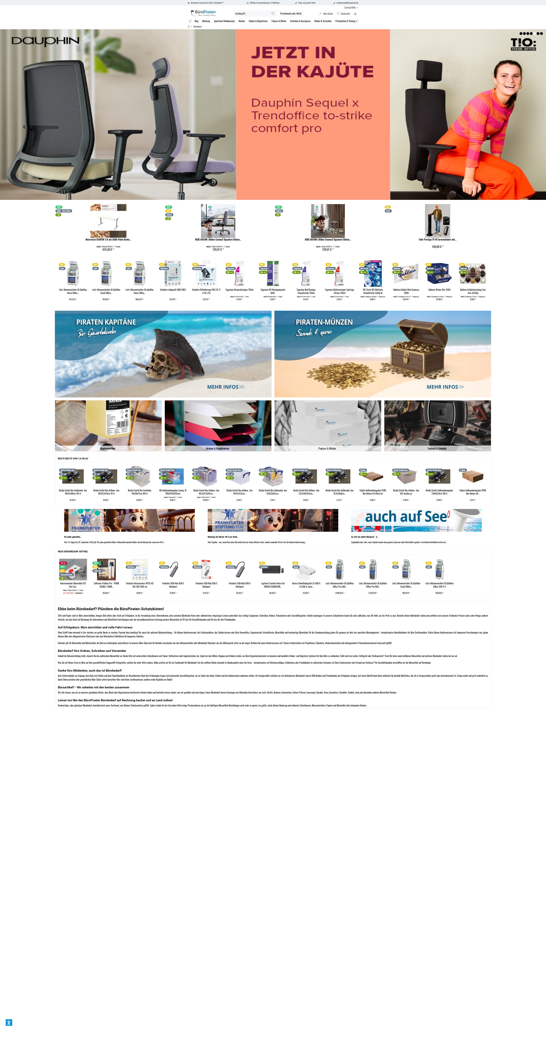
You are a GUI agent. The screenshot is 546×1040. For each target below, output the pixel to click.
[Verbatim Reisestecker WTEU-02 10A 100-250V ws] (139, 569)
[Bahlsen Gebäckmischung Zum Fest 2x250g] (372, 273)
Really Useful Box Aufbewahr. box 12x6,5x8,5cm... (173, 492)
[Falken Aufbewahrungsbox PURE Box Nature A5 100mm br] (405, 476)
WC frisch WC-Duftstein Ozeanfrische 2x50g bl (273, 291)
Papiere (329, 705)
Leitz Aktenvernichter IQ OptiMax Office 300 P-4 (439, 585)
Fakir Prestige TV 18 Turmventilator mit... (438, 239)
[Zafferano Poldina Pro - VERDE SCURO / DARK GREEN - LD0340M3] (106, 569)
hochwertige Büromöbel (298, 632)
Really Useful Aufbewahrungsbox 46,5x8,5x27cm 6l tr (439, 492)
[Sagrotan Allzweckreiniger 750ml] (139, 273)
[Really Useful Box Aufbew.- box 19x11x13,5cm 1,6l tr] (139, 476)
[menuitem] (350, 7)
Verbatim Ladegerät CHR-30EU (73, 289)
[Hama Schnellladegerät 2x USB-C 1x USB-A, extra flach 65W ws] (306, 569)
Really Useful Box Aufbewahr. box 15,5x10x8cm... (239, 492)
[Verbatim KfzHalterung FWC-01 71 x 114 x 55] (105, 273)
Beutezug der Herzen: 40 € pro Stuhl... (223, 536)
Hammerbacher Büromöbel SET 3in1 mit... (73, 585)
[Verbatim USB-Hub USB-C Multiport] (173, 569)
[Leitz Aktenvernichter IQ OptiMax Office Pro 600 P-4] (339, 569)
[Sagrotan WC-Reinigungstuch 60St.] (172, 273)
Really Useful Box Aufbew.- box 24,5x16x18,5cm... (206, 492)
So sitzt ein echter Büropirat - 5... (364, 536)
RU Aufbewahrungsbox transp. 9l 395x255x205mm (72, 492)
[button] (9, 1022)
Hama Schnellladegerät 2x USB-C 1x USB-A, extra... (306, 585)
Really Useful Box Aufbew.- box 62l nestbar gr (306, 492)
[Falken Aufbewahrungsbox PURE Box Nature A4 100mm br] (372, 476)
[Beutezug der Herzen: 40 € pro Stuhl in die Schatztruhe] (273, 520)
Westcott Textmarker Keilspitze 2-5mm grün (472, 291)
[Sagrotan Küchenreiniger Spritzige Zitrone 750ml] (239, 273)
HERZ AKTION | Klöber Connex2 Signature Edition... (218, 239)
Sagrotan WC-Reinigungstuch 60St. (172, 291)
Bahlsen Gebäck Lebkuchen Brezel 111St (439, 291)
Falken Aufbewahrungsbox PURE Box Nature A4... (372, 492)
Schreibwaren (305, 705)
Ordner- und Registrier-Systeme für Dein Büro (308, 656)
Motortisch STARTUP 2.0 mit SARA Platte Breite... (108, 239)
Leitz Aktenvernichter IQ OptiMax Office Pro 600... (340, 585)
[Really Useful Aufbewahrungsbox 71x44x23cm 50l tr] (339, 476)
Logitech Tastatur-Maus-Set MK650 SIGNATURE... (273, 585)
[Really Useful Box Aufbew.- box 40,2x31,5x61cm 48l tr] (105, 476)
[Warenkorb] (355, 13)
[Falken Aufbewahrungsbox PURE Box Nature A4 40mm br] (272, 476)
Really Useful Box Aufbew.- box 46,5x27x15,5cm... (472, 492)
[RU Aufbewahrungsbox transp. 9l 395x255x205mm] (72, 476)
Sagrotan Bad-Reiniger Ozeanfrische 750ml (206, 291)
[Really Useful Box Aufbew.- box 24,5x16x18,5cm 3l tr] (205, 476)
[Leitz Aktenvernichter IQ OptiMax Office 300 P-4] (439, 569)
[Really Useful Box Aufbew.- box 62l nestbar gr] (305, 476)
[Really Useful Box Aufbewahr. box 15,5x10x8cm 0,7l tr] (239, 476)
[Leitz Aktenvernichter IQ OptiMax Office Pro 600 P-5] (372, 569)
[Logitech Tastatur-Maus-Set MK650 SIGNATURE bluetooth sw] (273, 569)
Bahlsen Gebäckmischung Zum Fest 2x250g (372, 291)
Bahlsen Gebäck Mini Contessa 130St (306, 291)
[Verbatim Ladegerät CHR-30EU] (72, 273)
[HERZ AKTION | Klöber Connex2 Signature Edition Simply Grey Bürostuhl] (218, 221)
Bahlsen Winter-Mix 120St (339, 289)
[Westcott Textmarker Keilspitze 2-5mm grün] (472, 273)
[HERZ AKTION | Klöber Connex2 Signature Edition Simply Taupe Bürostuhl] (328, 221)
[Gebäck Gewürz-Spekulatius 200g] (405, 273)
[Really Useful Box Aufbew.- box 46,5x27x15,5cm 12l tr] (472, 476)
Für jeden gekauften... (72, 536)
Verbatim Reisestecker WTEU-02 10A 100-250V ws (140, 585)
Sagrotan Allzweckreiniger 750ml (139, 289)
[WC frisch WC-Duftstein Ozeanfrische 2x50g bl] (272, 273)
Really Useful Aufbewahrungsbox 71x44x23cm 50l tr (339, 492)
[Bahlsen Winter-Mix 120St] (339, 273)
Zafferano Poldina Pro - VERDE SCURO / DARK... (106, 585)
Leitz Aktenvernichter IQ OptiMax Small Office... (406, 585)
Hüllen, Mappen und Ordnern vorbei (226, 656)
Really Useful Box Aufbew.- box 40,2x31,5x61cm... (106, 492)
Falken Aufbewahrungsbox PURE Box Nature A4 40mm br (272, 492)
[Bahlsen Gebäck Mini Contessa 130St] (305, 273)
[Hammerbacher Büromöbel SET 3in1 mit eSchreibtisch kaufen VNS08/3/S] (73, 569)
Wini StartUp (273, 114)
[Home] (190, 21)
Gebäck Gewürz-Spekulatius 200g (406, 289)
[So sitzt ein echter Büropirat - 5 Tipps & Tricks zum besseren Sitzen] (416, 520)
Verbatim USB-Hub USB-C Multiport (173, 585)
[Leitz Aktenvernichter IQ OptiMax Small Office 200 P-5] (406, 569)
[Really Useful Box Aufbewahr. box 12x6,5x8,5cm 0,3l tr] (172, 476)
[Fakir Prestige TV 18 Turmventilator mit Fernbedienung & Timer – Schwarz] (438, 221)
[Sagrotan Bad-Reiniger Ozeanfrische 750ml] (206, 273)
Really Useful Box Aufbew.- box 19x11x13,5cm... (139, 492)
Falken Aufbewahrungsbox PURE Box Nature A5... (406, 492)
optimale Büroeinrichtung (161, 632)
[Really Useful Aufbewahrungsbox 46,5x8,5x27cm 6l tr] (439, 476)
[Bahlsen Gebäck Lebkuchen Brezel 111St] (439, 273)
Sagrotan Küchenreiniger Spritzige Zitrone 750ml (239, 291)
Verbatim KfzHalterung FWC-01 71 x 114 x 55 (106, 291)
